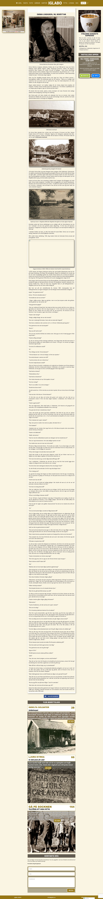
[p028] (51, 753)
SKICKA (71, 890)
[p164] (51, 852)
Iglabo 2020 (17, 897)
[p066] (51, 802)
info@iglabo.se (51, 897)
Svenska (87, 898)
